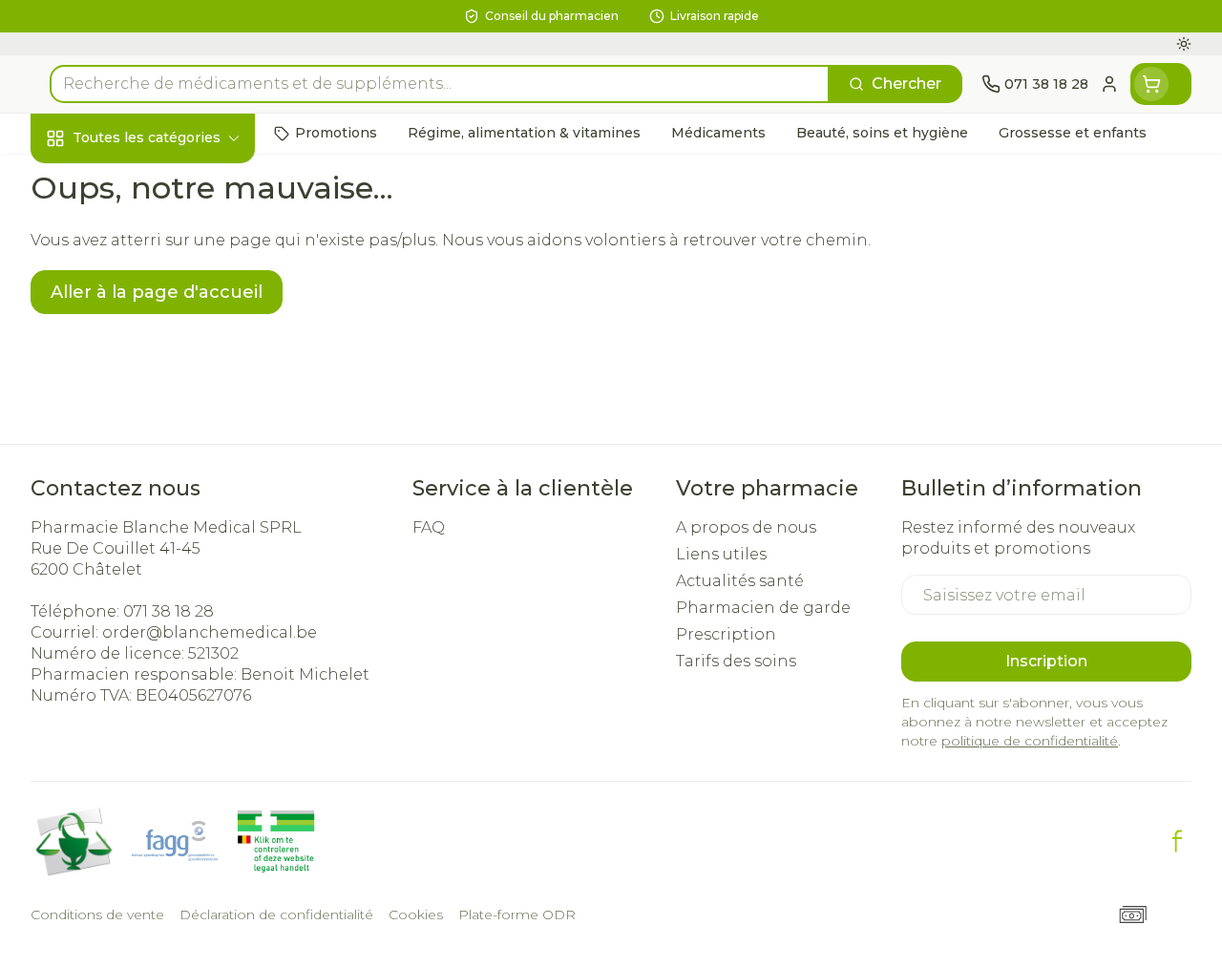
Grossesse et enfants (153, 361)
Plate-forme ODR (517, 914)
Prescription (726, 634)
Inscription (1046, 661)
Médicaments (153, 598)
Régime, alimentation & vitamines (153, 300)
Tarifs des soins (736, 661)
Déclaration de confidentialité (276, 914)
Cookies (416, 914)
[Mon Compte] (1109, 84)
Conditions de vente (97, 914)
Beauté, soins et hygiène (153, 229)
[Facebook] (1177, 841)
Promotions (92, 178)
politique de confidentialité (1029, 740)
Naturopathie (153, 449)
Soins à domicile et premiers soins (153, 502)
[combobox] (440, 84)
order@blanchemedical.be (209, 632)
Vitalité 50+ (153, 405)
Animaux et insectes (153, 554)
